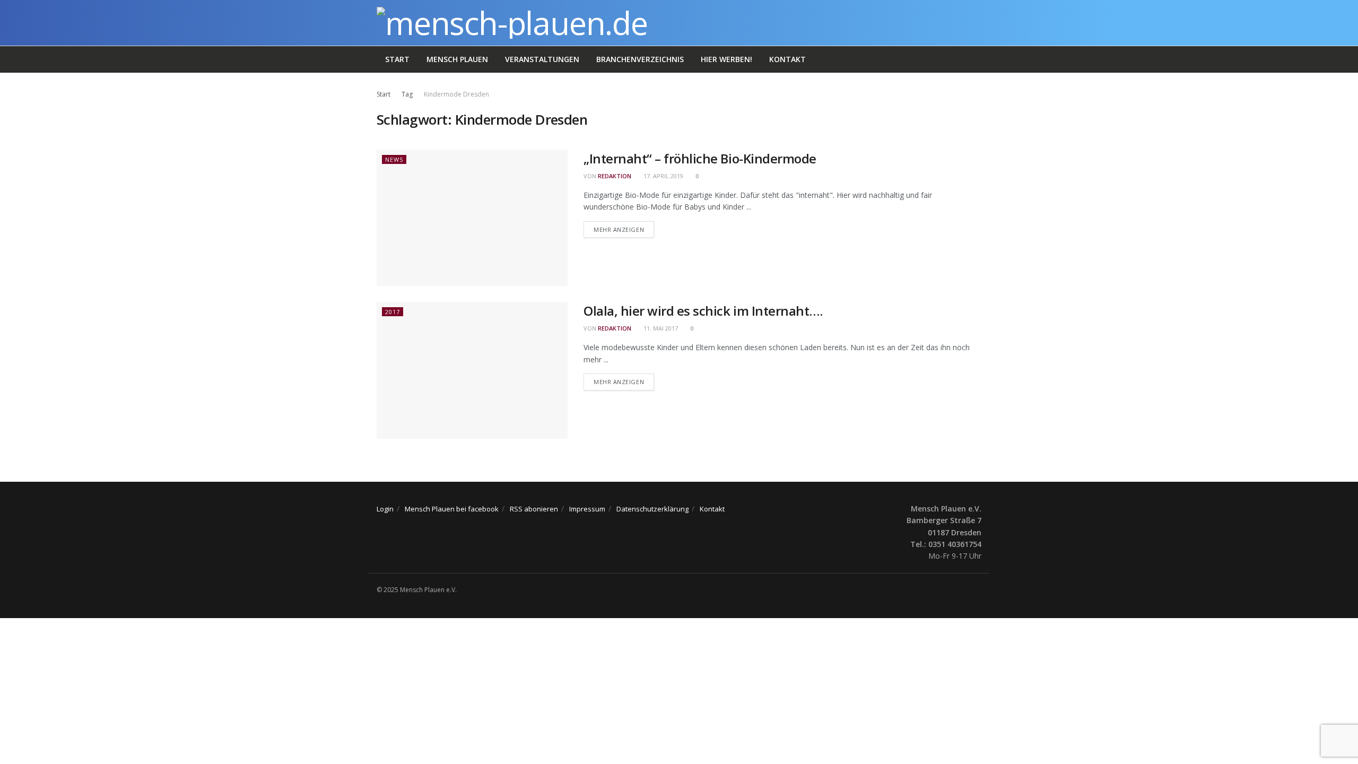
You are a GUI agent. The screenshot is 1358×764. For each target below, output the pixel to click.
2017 (392, 312)
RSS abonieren (534, 509)
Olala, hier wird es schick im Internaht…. (703, 310)
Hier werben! (726, 59)
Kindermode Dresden (456, 94)
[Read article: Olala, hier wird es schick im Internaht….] (472, 370)
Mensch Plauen (457, 59)
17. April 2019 (662, 176)
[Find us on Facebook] (978, 590)
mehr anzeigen (624, 229)
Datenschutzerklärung (652, 509)
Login (385, 509)
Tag (407, 94)
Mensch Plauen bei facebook (452, 509)
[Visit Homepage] (512, 23)
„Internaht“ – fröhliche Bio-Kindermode (700, 158)
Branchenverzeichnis (640, 59)
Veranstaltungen (542, 59)
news (394, 159)
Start (397, 59)
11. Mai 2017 (660, 328)
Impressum (587, 509)
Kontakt (787, 59)
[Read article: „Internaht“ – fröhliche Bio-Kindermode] (472, 218)
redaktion (614, 176)
